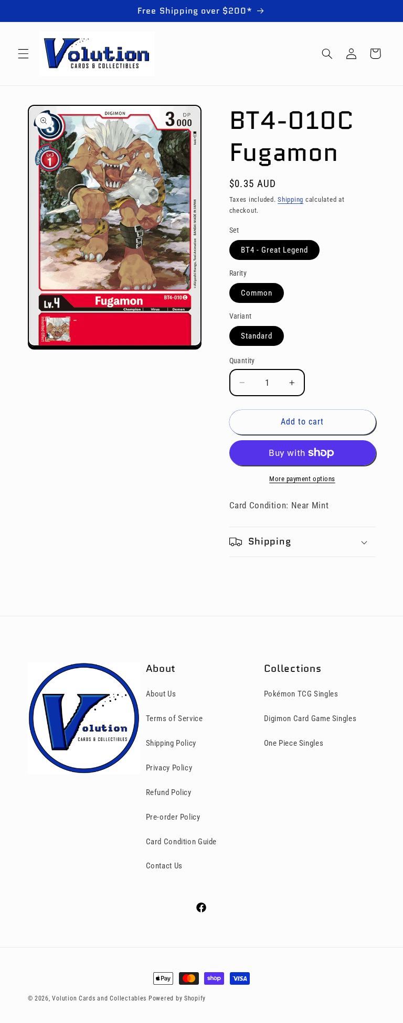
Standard (256, 336)
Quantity (242, 360)
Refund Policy (169, 792)
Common (256, 293)
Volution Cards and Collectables (99, 998)
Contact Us (164, 865)
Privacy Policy (169, 767)
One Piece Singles (294, 743)
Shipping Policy (171, 743)
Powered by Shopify (177, 998)
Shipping (290, 199)
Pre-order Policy (173, 817)
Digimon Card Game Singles (310, 718)
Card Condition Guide (181, 841)
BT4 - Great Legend (275, 250)
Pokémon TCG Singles (301, 694)
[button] (23, 53)
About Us (161, 694)
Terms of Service (174, 718)
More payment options (302, 479)
